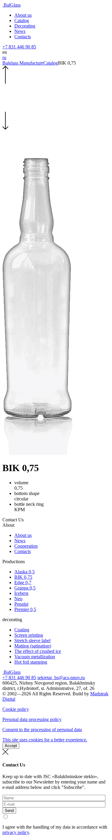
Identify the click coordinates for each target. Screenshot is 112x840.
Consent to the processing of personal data (42, 729)
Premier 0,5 (25, 609)
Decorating (24, 25)
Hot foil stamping (30, 662)
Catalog (21, 20)
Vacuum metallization (34, 656)
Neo (18, 598)
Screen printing (28, 635)
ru (4, 57)
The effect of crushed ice (37, 651)
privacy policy (15, 832)
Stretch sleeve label (32, 640)
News (19, 31)
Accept (11, 745)
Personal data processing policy (32, 719)
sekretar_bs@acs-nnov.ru (61, 677)
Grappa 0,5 (25, 587)
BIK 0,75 (23, 577)
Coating (21, 629)
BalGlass (11, 4)
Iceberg (21, 593)
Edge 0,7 (22, 582)
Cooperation (26, 546)
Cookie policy (15, 709)
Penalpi (21, 604)
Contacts (22, 36)
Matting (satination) (32, 645)
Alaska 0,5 (24, 571)
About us (23, 15)
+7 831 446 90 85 (19, 46)
